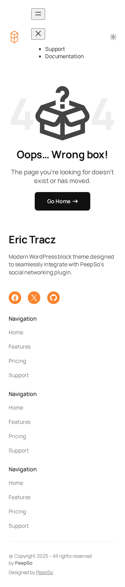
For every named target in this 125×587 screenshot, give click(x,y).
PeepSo (44, 572)
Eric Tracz (32, 239)
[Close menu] (38, 34)
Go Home (58, 201)
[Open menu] (38, 14)
